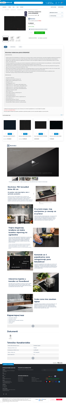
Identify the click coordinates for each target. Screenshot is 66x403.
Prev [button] (34, 193)
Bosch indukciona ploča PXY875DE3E (40, 136)
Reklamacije (33, 377)
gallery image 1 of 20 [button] (39, 202)
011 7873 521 (5, 387)
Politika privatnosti (21, 381)
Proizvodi (4, 7)
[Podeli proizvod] (38, 15)
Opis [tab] (5, 46)
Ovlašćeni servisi (34, 379)
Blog (18, 7)
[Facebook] (4, 394)
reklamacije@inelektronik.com (7, 382)
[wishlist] (21, 133)
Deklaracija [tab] (13, 46)
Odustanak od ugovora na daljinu (37, 381)
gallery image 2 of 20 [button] (40, 202)
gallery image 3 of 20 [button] (41, 202)
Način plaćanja (53, 7)
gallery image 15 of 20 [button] (51, 202)
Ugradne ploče (13, 9)
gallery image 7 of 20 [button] (44, 202)
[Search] (42, 3)
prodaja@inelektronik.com (7, 378)
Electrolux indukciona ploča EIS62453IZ (25, 136)
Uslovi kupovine (20, 377)
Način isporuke (60, 7)
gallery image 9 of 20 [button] (46, 202)
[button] (61, 3)
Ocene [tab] (20, 46)
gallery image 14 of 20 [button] (50, 202)
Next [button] (58, 193)
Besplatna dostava (54, 12)
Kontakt (21, 7)
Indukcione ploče (20, 9)
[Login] (56, 3)
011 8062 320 (5, 386)
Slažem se (59, 399)
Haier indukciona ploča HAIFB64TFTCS (9, 136)
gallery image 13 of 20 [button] (49, 202)
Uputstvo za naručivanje (35, 378)
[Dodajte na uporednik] (13, 134)
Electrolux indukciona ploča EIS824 (55, 136)
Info (13, 7)
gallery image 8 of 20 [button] (45, 202)
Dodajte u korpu (40, 32)
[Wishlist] (58, 3)
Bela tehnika (7, 9)
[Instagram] (6, 394)
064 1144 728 (50, 3)
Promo (10, 7)
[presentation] (25, 23)
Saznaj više (53, 399)
